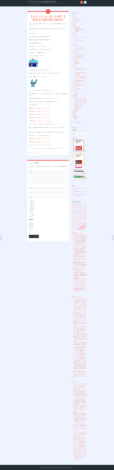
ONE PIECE (81, 204)
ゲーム (74, 66)
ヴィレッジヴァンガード (78, 223)
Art (73, 16)
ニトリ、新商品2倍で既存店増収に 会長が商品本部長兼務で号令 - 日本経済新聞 (80, 253)
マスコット (77, 59)
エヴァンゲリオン (83, 207)
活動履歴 (77, 31)
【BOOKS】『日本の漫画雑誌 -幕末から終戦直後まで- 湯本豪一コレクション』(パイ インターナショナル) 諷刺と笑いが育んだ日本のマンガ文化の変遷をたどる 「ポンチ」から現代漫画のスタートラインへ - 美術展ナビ (79, 347)
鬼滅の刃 (81, 229)
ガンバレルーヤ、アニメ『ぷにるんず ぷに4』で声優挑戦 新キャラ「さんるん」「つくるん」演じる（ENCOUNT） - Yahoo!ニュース (80, 427)
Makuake (76, 204)
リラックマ (78, 221)
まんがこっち (77, 93)
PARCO (85, 204)
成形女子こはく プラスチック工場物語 (80, 179)
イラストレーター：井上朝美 (81, 100)
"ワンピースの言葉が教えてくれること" (79, 151)
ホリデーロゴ (76, 90)
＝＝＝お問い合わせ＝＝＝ (78, 122)
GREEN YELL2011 (76, 21)
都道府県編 (77, 63)
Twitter (74, 24)
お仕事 (74, 26)
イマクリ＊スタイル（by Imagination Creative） (42, 2)
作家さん (75, 96)
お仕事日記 (77, 27)
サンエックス (81, 211)
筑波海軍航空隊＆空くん (80, 80)
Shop (74, 23)
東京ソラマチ (75, 225)
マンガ (74, 92)
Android (74, 15)
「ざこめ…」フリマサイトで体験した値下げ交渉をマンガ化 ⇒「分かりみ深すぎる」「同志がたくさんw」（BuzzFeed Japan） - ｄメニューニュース (80, 309)
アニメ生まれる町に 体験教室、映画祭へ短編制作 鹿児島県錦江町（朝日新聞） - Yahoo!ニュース (79, 401)
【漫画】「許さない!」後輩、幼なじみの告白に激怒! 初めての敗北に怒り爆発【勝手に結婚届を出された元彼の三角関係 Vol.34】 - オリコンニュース (79, 366)
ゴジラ (78, 211)
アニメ (74, 32)
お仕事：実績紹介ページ (80, 29)
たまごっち (75, 207)
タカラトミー (74, 215)
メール (31, 193)
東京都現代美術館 (80, 225)
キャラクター (76, 51)
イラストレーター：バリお (80, 98)
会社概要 (75, 95)
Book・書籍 (75, 18)
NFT (79, 204)
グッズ (74, 64)
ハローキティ (79, 216)
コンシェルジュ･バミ (77, 67)
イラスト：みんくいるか (80, 47)
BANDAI (73, 204)
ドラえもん (83, 215)
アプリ (74, 34)
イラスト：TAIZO (78, 45)
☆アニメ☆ (76, 381)
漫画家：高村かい (78, 108)
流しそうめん (78, 227)
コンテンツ (75, 82)
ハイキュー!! (74, 216)
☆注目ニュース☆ (77, 233)
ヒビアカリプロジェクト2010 (79, 84)
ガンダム (82, 209)
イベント (75, 35)
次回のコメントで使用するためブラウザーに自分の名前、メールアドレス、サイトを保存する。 (32, 208)
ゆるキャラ (77, 58)
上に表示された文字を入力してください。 (31, 226)
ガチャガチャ (78, 209)
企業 (76, 61)
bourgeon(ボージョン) (77, 19)
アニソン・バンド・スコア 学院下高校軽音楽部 (80, 173)
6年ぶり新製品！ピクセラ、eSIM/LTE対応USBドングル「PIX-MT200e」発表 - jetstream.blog (79, 270)
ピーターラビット (76, 218)
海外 (74, 114)
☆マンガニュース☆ (78, 297)
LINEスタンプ (77, 53)
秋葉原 (74, 116)
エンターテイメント (77, 50)
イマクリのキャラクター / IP (80, 55)
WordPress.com (69, 467)
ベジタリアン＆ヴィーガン (78, 88)
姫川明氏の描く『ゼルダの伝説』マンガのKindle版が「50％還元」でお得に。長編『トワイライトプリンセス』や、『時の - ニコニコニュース (80, 317)
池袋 (74, 112)
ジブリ (79, 213)
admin (39, 153)
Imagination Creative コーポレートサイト (79, 192)
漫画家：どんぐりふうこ (80, 103)
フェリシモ (81, 218)
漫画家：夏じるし (78, 106)
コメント (31, 172)
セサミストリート (83, 213)
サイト (31, 196)
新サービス (75, 111)
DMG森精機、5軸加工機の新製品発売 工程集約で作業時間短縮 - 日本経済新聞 (80, 275)
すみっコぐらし (76, 205)
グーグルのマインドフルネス (81, 75)
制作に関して (76, 109)
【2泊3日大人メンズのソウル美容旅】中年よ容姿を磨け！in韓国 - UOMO (80, 323)
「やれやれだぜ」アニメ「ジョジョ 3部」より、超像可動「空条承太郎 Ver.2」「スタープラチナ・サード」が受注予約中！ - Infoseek (80, 408)
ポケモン (80, 220)
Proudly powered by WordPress (48, 467)
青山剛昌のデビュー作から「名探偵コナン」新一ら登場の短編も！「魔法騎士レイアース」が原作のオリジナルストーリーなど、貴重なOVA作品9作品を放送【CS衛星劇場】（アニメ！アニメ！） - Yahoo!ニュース (79, 417)
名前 (31, 188)
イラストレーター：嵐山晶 (80, 101)
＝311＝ (74, 120)
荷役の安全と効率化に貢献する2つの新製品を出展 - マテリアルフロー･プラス (80, 290)
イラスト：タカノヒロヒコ (80, 48)
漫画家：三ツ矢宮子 (79, 104)
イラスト (75, 43)
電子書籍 (75, 117)
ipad (76, 119)
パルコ (83, 216)
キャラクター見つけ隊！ (78, 56)
